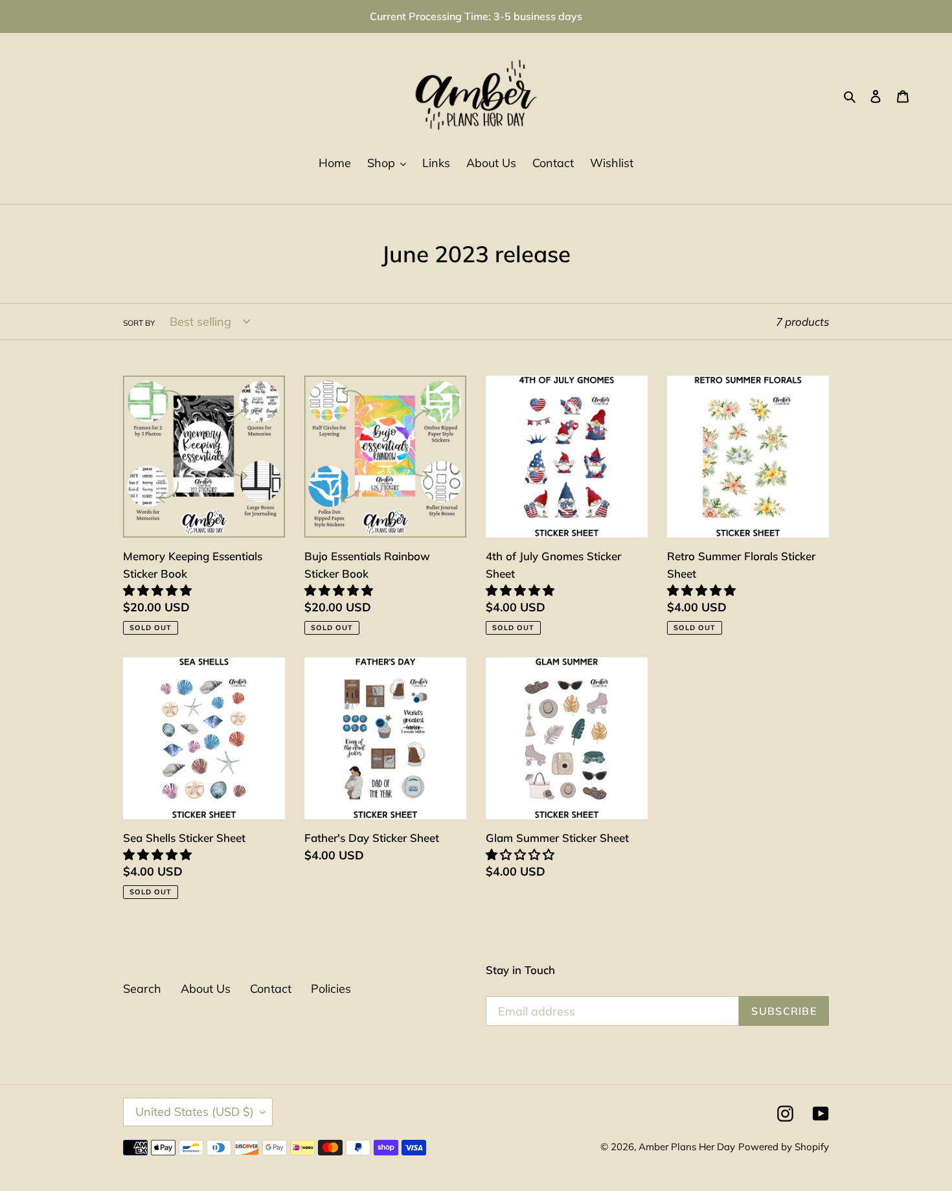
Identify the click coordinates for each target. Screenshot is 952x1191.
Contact (270, 988)
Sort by (139, 323)
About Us (206, 988)
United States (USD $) (194, 1111)
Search (142, 988)
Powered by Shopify (783, 1146)
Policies (331, 988)
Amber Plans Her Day (687, 1146)
